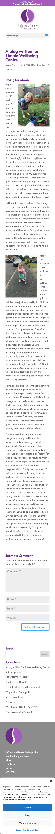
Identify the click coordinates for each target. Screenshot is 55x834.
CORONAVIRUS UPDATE (18, 676)
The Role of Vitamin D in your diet (23, 686)
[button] (50, 781)
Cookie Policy (21, 830)
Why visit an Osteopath (18, 692)
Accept (27, 807)
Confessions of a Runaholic (20, 711)
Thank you (11, 702)
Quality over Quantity (17, 681)
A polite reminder (14, 697)
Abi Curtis (12, 65)
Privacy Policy (32, 830)
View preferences (27, 822)
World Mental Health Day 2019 (21, 707)
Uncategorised (39, 65)
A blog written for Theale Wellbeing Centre (28, 667)
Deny (27, 815)
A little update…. (14, 672)
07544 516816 (27, 2)
